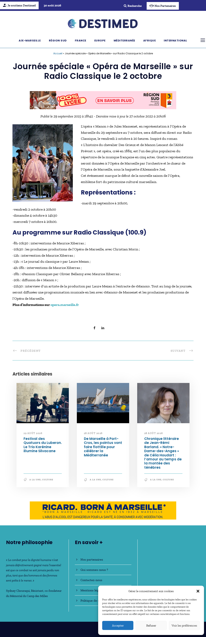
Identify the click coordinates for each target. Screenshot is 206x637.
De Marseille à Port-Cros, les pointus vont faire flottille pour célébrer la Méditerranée (103, 447)
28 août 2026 (93, 433)
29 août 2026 (33, 433)
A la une (35, 479)
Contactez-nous (91, 580)
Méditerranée (124, 40)
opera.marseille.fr (64, 305)
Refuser (151, 625)
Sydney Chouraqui (18, 591)
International (175, 40)
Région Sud (58, 40)
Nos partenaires (91, 559)
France (80, 40)
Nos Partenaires (165, 6)
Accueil (57, 53)
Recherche (135, 6)
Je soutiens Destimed (21, 5)
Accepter (118, 625)
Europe (100, 40)
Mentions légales (92, 590)
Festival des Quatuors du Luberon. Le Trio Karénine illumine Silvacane (43, 444)
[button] (198, 591)
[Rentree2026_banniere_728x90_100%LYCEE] (103, 100)
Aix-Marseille (30, 40)
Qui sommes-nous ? (94, 570)
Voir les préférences (184, 625)
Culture (47, 479)
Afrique (149, 40)
